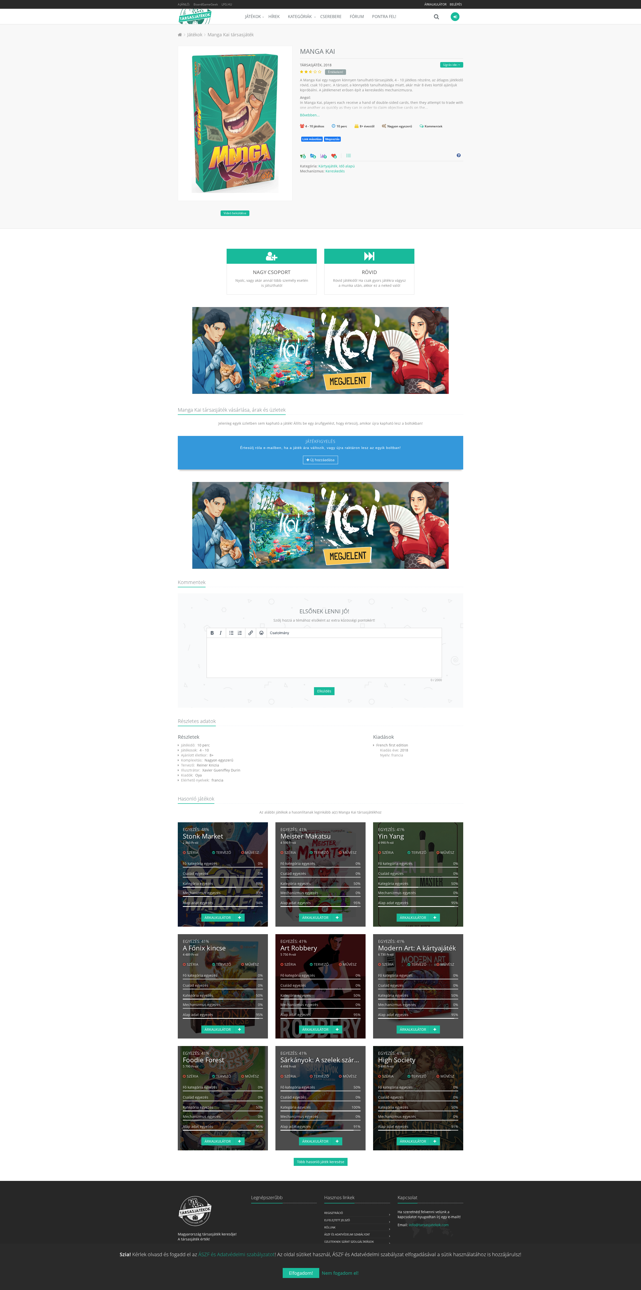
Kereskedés (335, 171)
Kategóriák (300, 16)
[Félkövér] (212, 633)
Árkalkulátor (435, 4)
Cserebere (331, 16)
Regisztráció (333, 1213)
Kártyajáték (327, 166)
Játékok (253, 16)
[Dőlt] (220, 633)
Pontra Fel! (384, 16)
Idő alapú (347, 166)
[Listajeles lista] (231, 633)
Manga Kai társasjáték (231, 35)
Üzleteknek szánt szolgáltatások (349, 1241)
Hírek (274, 16)
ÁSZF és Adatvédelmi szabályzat (347, 1234)
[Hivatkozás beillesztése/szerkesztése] (250, 633)
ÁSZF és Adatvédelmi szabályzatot (236, 1254)
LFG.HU (227, 4)
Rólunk (330, 1227)
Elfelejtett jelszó (337, 1220)
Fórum (357, 16)
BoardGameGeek (206, 4)
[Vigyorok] (261, 633)
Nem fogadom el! (340, 1273)
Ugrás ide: (450, 65)
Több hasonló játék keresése (320, 1161)
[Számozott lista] (240, 633)
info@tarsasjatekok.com (429, 1224)
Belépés (456, 4)
